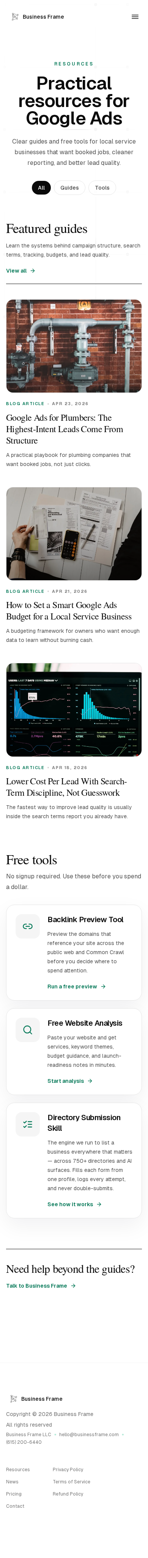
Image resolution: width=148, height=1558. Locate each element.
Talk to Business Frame (36, 1286)
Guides (69, 188)
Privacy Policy (68, 1469)
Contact (15, 1506)
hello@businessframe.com (89, 1434)
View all (16, 271)
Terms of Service (71, 1482)
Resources (18, 1469)
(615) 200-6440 (24, 1442)
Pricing (14, 1494)
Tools (102, 188)
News (12, 1482)
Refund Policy (68, 1494)
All (41, 188)
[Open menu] (135, 16)
